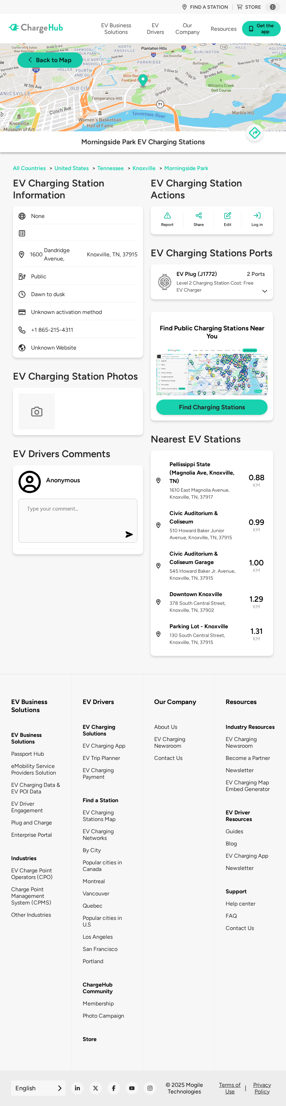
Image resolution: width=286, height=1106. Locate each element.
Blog (231, 843)
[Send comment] (129, 534)
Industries (23, 858)
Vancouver (96, 893)
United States (71, 168)
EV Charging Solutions (99, 730)
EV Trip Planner (101, 758)
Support (236, 891)
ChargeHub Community (98, 988)
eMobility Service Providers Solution (33, 769)
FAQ (231, 916)
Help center (240, 903)
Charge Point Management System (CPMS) (31, 896)
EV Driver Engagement (27, 807)
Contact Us (168, 758)
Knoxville (144, 168)
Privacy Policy (262, 1088)
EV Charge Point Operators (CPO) (32, 873)
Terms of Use (230, 1088)
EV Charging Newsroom (169, 742)
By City (92, 850)
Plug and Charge (31, 822)
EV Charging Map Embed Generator (248, 785)
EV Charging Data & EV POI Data (35, 788)
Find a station (209, 7)
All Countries (29, 168)
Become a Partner (248, 758)
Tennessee (110, 168)
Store (253, 7)
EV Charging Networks (98, 834)
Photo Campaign (103, 1015)
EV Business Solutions (26, 738)
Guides (234, 831)
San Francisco (100, 949)
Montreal (94, 881)
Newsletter (240, 770)
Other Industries (31, 914)
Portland (93, 961)
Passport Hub (27, 753)
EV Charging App (104, 745)
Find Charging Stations (212, 407)
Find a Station (100, 800)
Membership (98, 1003)
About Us (165, 727)
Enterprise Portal (31, 835)
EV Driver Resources (239, 815)
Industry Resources (250, 727)
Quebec (93, 905)
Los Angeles (98, 936)
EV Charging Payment (98, 773)
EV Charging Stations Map (99, 815)
